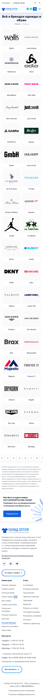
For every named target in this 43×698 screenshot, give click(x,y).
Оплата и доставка (9, 605)
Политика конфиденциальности (21, 694)
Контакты (27, 620)
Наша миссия (28, 593)
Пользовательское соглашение (21, 691)
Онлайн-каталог (8, 589)
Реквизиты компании (32, 616)
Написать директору (31, 623)
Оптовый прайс (8, 593)
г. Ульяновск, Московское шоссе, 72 (17, 654)
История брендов (9, 623)
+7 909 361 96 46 (17, 641)
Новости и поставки (10, 626)
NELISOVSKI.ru (28, 686)
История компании (31, 589)
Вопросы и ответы (30, 608)
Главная (17, 24)
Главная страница (9, 585)
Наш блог (5, 619)
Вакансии (27, 604)
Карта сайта (6, 630)
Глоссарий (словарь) (31, 612)
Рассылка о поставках (6, 609)
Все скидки (6, 601)
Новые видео (7, 597)
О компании (28, 585)
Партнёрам (27, 600)
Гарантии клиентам (31, 597)
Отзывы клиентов (9, 615)
